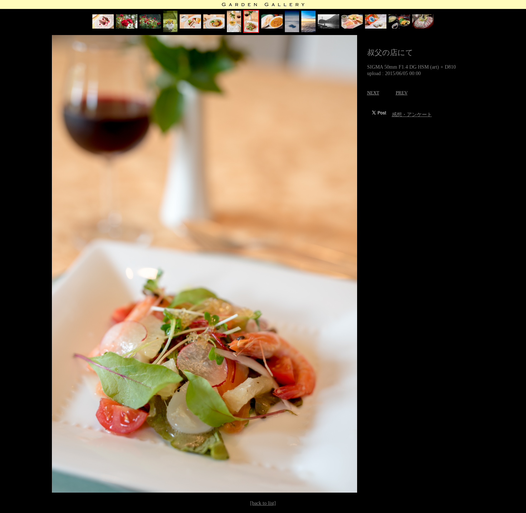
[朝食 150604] (352, 27)
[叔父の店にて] (190, 27)
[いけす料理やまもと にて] (399, 27)
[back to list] (263, 503)
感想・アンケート (412, 114)
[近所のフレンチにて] (103, 27)
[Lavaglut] (126, 27)
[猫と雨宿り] (170, 30)
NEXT (373, 92)
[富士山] (292, 30)
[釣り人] (328, 27)
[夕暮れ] (308, 30)
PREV (402, 92)
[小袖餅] (375, 27)
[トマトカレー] (272, 27)
